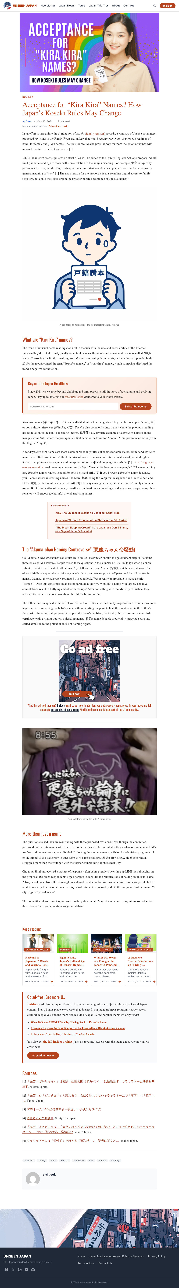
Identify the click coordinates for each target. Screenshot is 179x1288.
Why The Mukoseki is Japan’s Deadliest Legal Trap (87, 512)
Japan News (67, 5)
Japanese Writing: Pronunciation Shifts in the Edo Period (91, 520)
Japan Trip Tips (99, 5)
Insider (167, 5)
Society (27, 97)
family (42, 1160)
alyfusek (27, 121)
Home (81, 1256)
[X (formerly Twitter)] (13, 1270)
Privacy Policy (156, 1256)
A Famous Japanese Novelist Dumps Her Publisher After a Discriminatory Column (78, 1028)
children (28, 1160)
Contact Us (105, 1263)
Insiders (61, 705)
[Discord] (33, 1270)
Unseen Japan (17, 1256)
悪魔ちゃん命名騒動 (40, 1118)
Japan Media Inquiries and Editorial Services (116, 1256)
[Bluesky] (6, 1270)
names (102, 1160)
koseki (64, 1160)
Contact (128, 5)
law (91, 1160)
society (115, 1160)
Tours (81, 5)
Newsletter (48, 5)
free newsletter (74, 397)
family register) (95, 133)
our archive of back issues (65, 709)
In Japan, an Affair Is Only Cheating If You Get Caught (63, 1034)
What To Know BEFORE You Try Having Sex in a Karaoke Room (69, 1022)
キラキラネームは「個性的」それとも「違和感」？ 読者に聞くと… (73, 1141)
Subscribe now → (136, 406)
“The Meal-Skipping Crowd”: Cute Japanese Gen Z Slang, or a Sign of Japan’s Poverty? (91, 529)
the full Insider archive (58, 1041)
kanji (53, 1160)
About (116, 5)
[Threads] (20, 1270)
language (79, 1160)
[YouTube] (26, 1270)
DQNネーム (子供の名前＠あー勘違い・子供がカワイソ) (64, 1109)
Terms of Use (86, 1263)
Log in (65, 126)
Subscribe (54, 126)
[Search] (154, 5)
